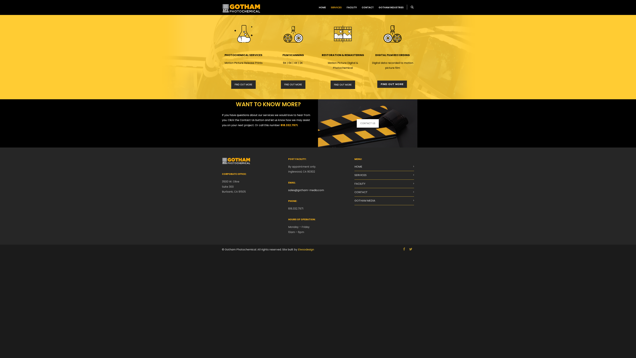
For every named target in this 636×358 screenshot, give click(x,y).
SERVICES (336, 7)
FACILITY (352, 7)
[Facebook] (404, 249)
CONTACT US (367, 123)
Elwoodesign (306, 249)
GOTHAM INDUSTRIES (391, 7)
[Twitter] (410, 249)
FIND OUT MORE (243, 84)
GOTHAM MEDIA (364, 201)
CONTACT (368, 7)
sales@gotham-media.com (306, 190)
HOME (322, 7)
